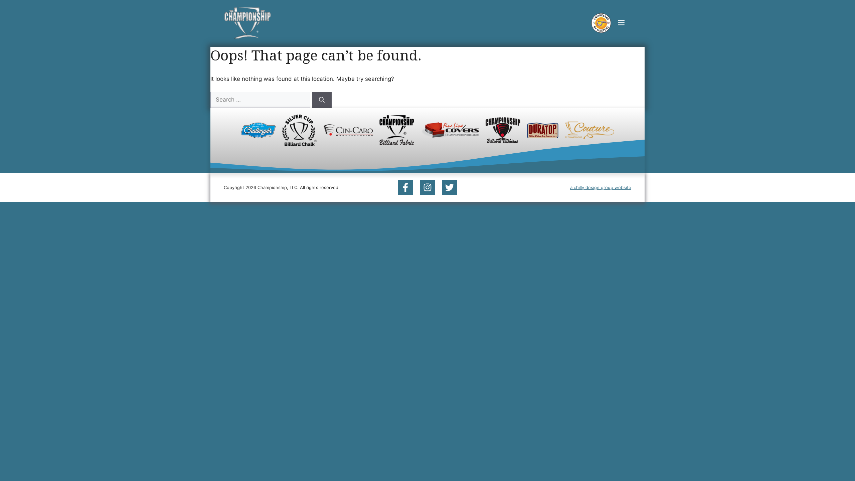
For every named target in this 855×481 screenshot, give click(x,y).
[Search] (322, 100)
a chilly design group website (600, 187)
